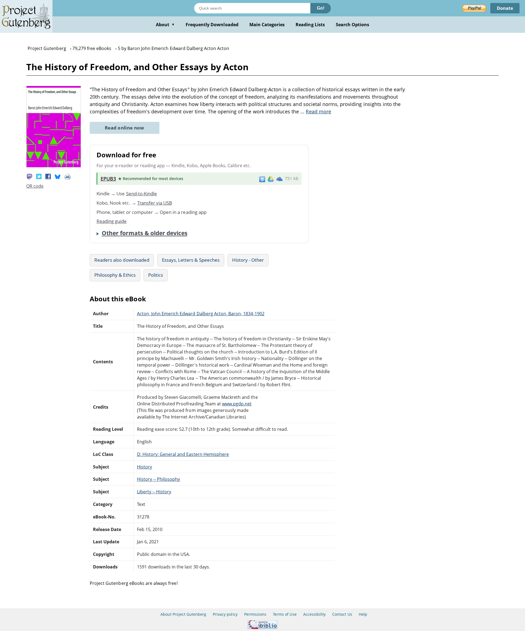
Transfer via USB (154, 203)
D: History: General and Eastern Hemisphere (183, 454)
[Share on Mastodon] (29, 176)
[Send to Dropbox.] (262, 178)
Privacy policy (225, 614)
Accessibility (314, 614)
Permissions (255, 614)
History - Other (248, 260)
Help (363, 614)
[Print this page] (68, 176)
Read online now (124, 128)
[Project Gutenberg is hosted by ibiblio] (262, 627)
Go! (320, 8)
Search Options (352, 25)
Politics (155, 275)
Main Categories (267, 25)
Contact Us (342, 614)
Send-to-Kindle (141, 193)
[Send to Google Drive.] (270, 178)
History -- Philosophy (158, 479)
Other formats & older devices (144, 233)
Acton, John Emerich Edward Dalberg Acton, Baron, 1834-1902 (200, 314)
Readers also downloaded (121, 260)
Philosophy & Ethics (115, 275)
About (165, 25)
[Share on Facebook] (48, 176)
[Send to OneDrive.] (279, 178)
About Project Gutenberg (183, 614)
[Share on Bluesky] (58, 176)
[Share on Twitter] (39, 176)
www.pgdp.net (237, 404)
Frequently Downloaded (212, 25)
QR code (34, 186)
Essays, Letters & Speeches (191, 260)
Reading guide (112, 221)
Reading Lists (310, 25)
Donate (505, 8)
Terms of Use (284, 614)
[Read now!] (53, 166)
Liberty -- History (154, 492)
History (144, 467)
